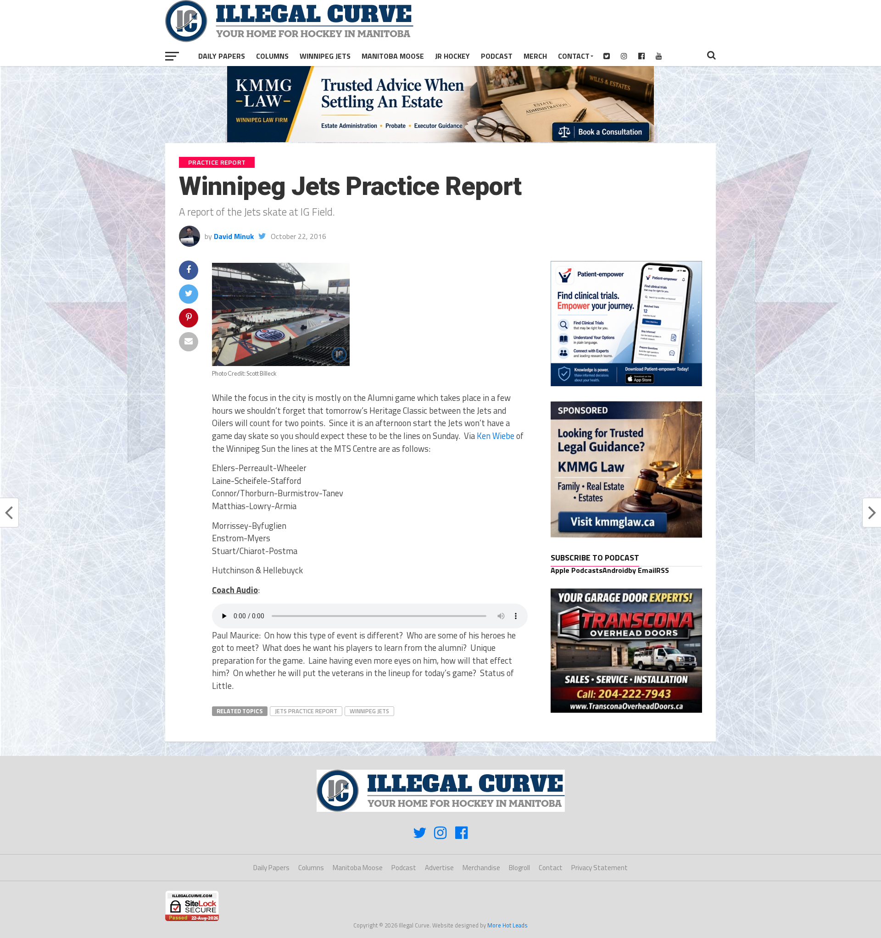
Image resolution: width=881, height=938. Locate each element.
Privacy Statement (599, 867)
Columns (272, 55)
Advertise (439, 867)
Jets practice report (306, 711)
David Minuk (234, 236)
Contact (574, 55)
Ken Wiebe (495, 435)
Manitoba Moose (393, 55)
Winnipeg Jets (325, 55)
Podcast (497, 55)
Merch (535, 55)
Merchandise (481, 867)
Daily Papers (221, 55)
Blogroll (519, 867)
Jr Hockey (452, 55)
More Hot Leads (507, 925)
